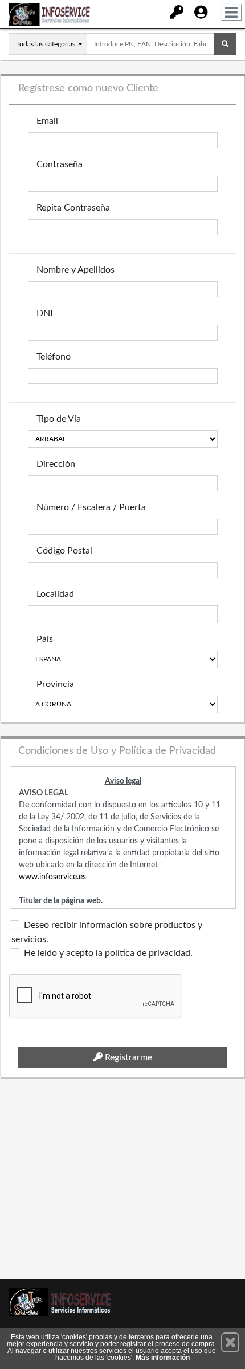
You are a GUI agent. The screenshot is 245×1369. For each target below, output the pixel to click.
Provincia (55, 684)
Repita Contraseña (73, 207)
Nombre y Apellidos (75, 269)
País (44, 639)
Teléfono (53, 356)
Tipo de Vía (58, 418)
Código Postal (64, 550)
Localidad (55, 594)
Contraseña (59, 164)
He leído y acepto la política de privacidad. (108, 953)
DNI (44, 313)
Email (47, 121)
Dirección (55, 464)
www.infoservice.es (52, 877)
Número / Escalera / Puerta (91, 507)
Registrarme (127, 1057)
